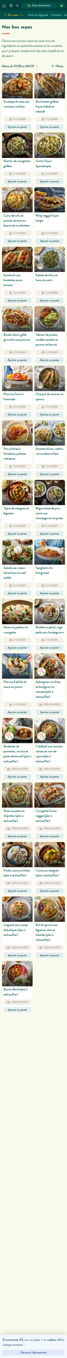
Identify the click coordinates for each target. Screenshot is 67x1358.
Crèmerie (56, 15)
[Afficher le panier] (61, 5)
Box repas (16, 15)
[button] (17, 102)
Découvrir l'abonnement (33, 1352)
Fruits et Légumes (38, 15)
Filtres (59, 66)
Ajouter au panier (17, 127)
